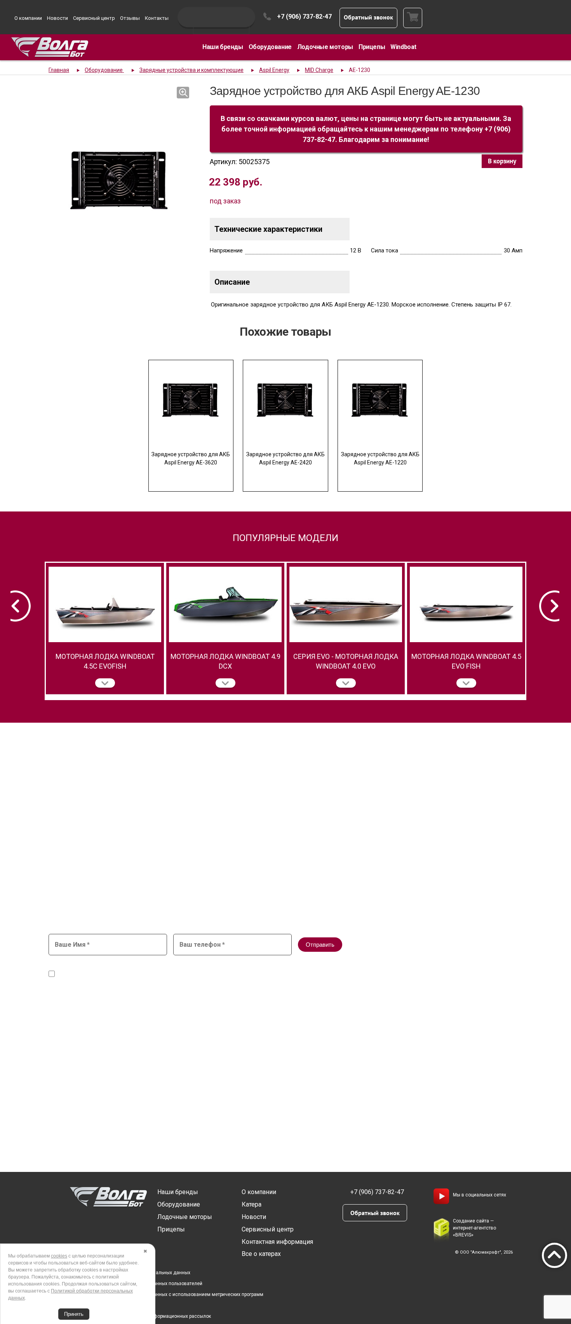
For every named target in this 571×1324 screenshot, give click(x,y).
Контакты (157, 18)
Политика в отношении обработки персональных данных (127, 1272)
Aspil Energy (274, 70)
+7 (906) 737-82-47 (304, 16)
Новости (57, 18)
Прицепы (372, 47)
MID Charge (319, 70)
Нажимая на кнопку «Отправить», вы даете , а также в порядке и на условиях (245, 970)
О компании (28, 18)
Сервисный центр (94, 18)
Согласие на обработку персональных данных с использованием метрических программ (163, 1294)
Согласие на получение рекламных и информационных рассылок (137, 1316)
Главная (59, 70)
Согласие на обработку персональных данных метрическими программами (156, 974)
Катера (251, 1204)
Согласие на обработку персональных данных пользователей (133, 1283)
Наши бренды (222, 47)
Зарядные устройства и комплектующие (191, 70)
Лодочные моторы (325, 47)
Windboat (403, 47)
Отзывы (130, 18)
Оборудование (270, 47)
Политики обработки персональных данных (373, 974)
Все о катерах (261, 1253)
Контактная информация (277, 1241)
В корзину (502, 161)
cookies (59, 1256)
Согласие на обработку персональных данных (227, 966)
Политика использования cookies (101, 1305)
